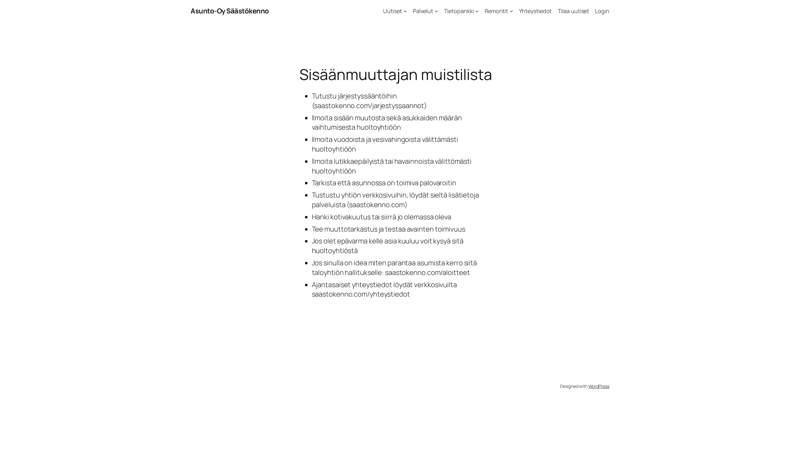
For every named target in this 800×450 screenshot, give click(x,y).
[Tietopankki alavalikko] (477, 11)
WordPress (598, 386)
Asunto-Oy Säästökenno (230, 11)
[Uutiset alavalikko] (405, 11)
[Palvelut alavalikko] (436, 11)
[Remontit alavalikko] (511, 11)
